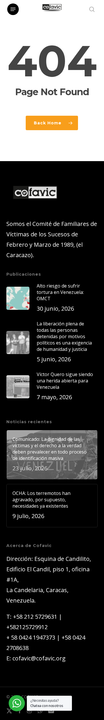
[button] (13, 9)
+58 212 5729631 (35, 616)
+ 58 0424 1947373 (30, 637)
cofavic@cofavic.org (39, 658)
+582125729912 (27, 627)
